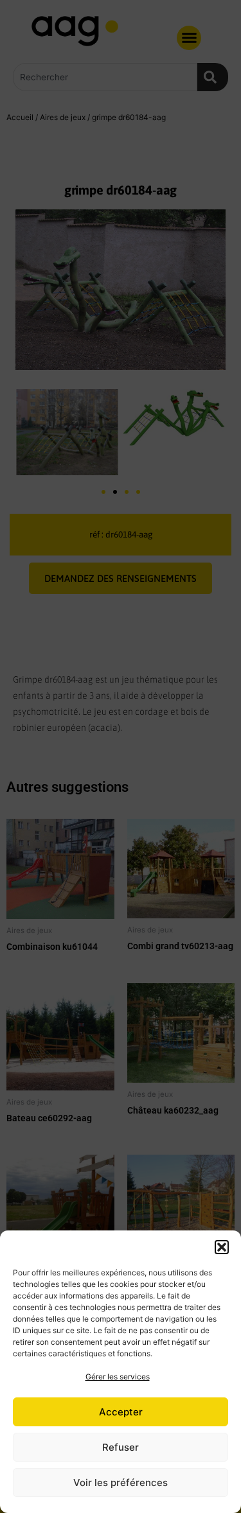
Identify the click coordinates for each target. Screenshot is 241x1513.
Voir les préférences (120, 1482)
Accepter (121, 1412)
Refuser (120, 1447)
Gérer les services (117, 1376)
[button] (221, 1247)
